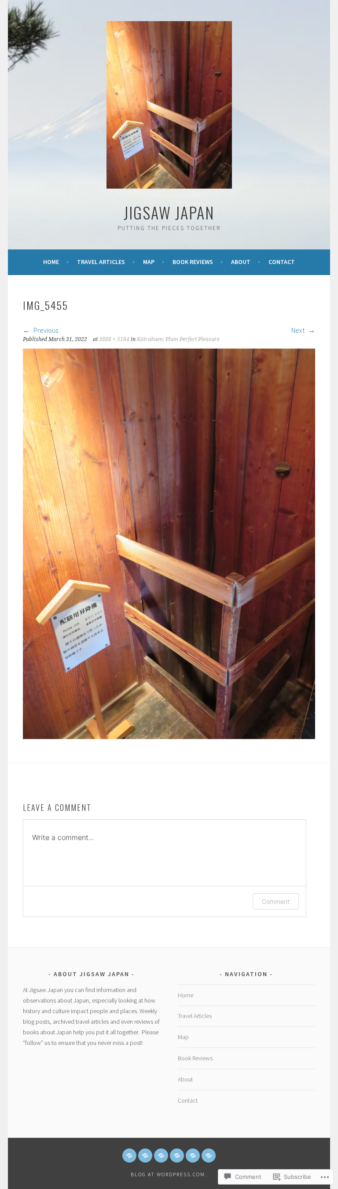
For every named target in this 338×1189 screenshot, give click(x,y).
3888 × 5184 (114, 339)
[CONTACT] (209, 1155)
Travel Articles (101, 262)
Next (298, 330)
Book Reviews (193, 262)
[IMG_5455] (169, 736)
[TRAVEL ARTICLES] (145, 1155)
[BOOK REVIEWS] (177, 1155)
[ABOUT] (193, 1155)
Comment (276, 901)
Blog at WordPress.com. (169, 1174)
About (240, 262)
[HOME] (129, 1155)
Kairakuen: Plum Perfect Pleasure (178, 339)
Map (148, 262)
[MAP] (161, 1155)
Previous (45, 330)
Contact (281, 262)
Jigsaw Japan (169, 212)
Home (51, 262)
